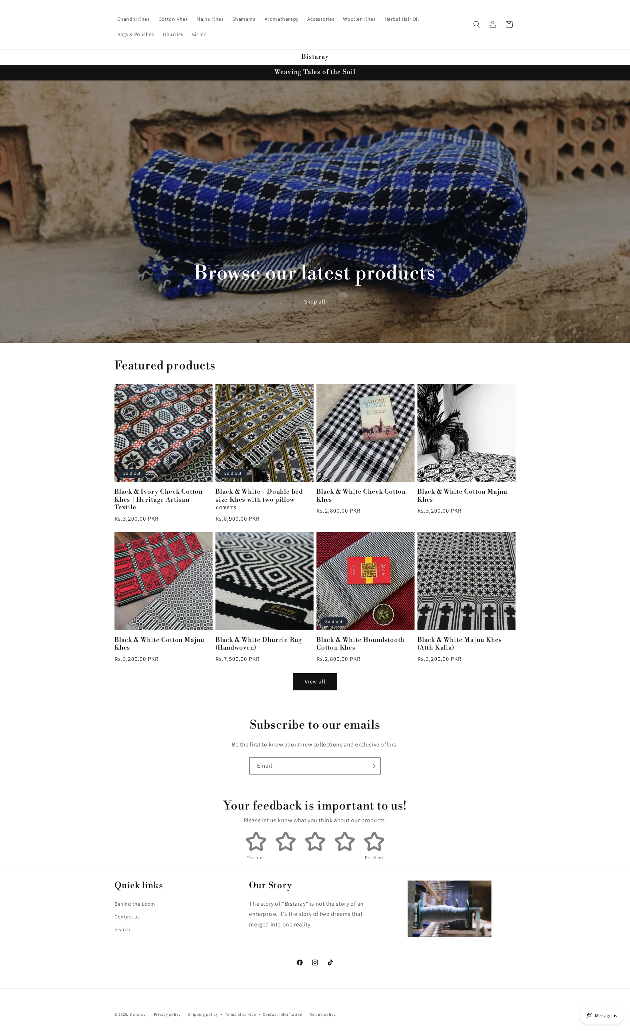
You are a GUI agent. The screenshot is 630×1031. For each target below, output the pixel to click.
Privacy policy (167, 1014)
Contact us (127, 916)
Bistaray (137, 1014)
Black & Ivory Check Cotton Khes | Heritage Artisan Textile (158, 499)
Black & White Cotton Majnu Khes (462, 495)
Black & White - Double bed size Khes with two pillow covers (259, 499)
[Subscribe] (372, 766)
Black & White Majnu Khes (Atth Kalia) (459, 644)
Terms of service (240, 1014)
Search (122, 929)
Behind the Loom (134, 904)
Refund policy (322, 1014)
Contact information (282, 1014)
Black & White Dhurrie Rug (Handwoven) (258, 644)
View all (315, 681)
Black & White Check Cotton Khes (361, 495)
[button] (477, 24)
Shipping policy (203, 1014)
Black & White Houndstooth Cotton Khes (360, 644)
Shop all (315, 301)
